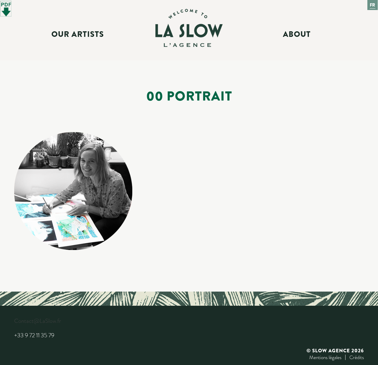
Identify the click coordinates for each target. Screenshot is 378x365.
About (297, 34)
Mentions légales (325, 357)
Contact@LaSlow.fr (37, 321)
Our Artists (77, 34)
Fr (373, 5)
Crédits (356, 357)
